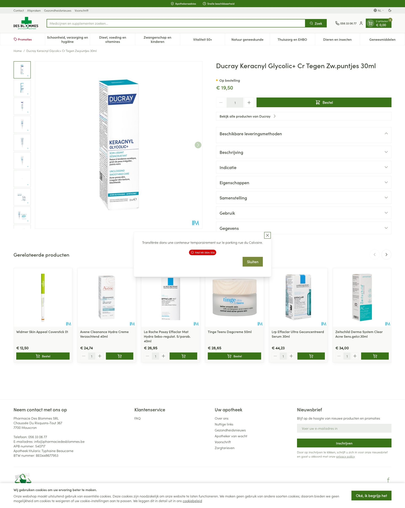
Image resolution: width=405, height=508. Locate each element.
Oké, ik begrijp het (371, 495)
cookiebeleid (192, 500)
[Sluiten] (267, 235)
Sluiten (252, 261)
